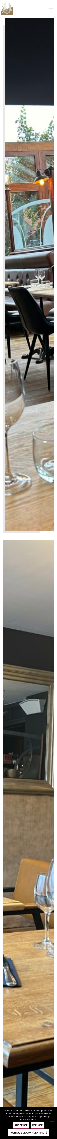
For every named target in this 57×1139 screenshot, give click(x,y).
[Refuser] (52, 1122)
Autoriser (21, 1125)
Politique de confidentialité (28, 1132)
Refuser (37, 1125)
